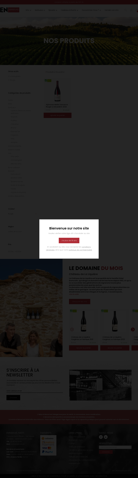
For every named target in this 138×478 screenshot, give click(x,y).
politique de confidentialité (80, 250)
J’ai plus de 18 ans (69, 240)
